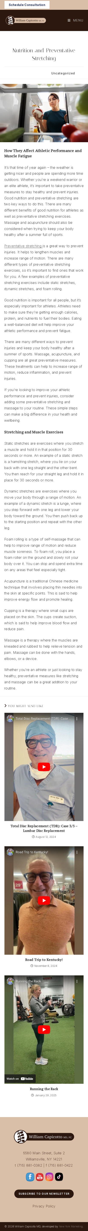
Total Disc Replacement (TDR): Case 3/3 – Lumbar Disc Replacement (44, 828)
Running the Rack (44, 1088)
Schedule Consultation (27, 5)
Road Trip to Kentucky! (44, 959)
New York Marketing (71, 1226)
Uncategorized (63, 73)
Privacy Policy (43, 1206)
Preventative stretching (23, 246)
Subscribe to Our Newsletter (44, 1193)
